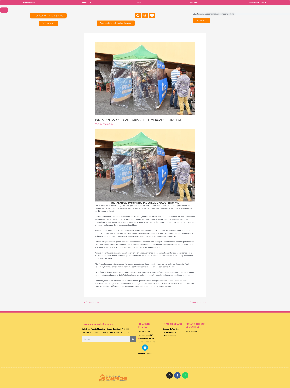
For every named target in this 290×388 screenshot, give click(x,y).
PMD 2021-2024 (196, 3)
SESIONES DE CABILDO (258, 3)
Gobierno (84, 3)
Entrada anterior (91, 302)
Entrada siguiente (198, 302)
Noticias (140, 3)
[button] (4, 10)
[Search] (133, 339)
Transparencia (29, 3)
